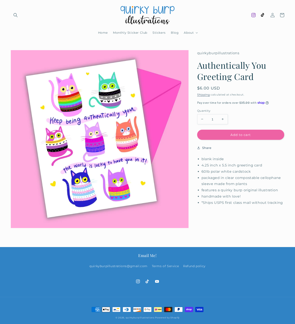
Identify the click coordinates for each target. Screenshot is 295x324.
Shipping (203, 94)
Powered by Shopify (167, 317)
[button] (15, 15)
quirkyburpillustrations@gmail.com (118, 266)
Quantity (203, 110)
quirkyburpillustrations (140, 317)
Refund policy (194, 266)
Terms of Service (165, 266)
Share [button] (206, 148)
